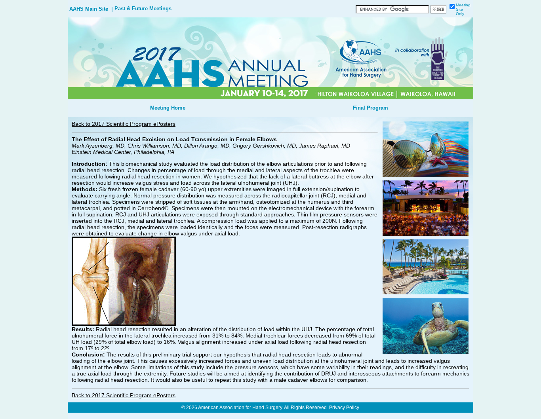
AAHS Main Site (88, 9)
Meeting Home (167, 108)
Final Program (370, 108)
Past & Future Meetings (142, 8)
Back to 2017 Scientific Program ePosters (123, 124)
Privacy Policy (344, 407)
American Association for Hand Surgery (240, 407)
